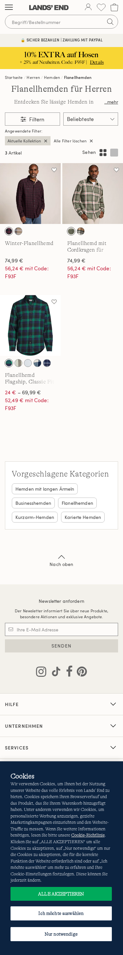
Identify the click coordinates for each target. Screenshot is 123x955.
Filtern (36, 119)
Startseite (14, 77)
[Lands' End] (49, 7)
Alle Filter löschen (70, 140)
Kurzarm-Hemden (34, 517)
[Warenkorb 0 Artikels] (114, 7)
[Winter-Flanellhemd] (30, 193)
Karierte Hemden (83, 517)
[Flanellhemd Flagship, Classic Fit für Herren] (30, 325)
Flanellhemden (78, 77)
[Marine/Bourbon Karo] (37, 363)
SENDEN (61, 646)
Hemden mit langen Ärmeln (44, 489)
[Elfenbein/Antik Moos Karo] (18, 363)
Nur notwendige (61, 934)
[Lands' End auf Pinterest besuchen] (80, 673)
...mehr (111, 102)
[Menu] (9, 8)
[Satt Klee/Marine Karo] (9, 363)
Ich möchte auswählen (61, 913)
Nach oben (61, 564)
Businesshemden (33, 503)
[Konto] (88, 7)
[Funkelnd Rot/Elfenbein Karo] (28, 363)
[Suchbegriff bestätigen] (110, 22)
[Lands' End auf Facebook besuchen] (67, 673)
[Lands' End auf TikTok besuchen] (54, 673)
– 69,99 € (23, 392)
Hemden (52, 77)
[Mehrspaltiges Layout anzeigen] (103, 153)
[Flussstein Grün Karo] (71, 231)
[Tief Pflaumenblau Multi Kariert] (18, 231)
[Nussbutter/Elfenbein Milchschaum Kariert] (81, 231)
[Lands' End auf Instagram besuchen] (41, 673)
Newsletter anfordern (61, 601)
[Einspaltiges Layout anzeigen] (114, 153)
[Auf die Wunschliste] (54, 170)
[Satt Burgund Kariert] (9, 231)
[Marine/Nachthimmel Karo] (47, 363)
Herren (33, 77)
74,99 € (14, 260)
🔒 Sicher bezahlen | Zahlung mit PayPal (62, 39)
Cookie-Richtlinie (88, 835)
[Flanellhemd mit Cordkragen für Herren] (92, 193)
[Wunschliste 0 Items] (101, 7)
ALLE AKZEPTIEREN (61, 893)
